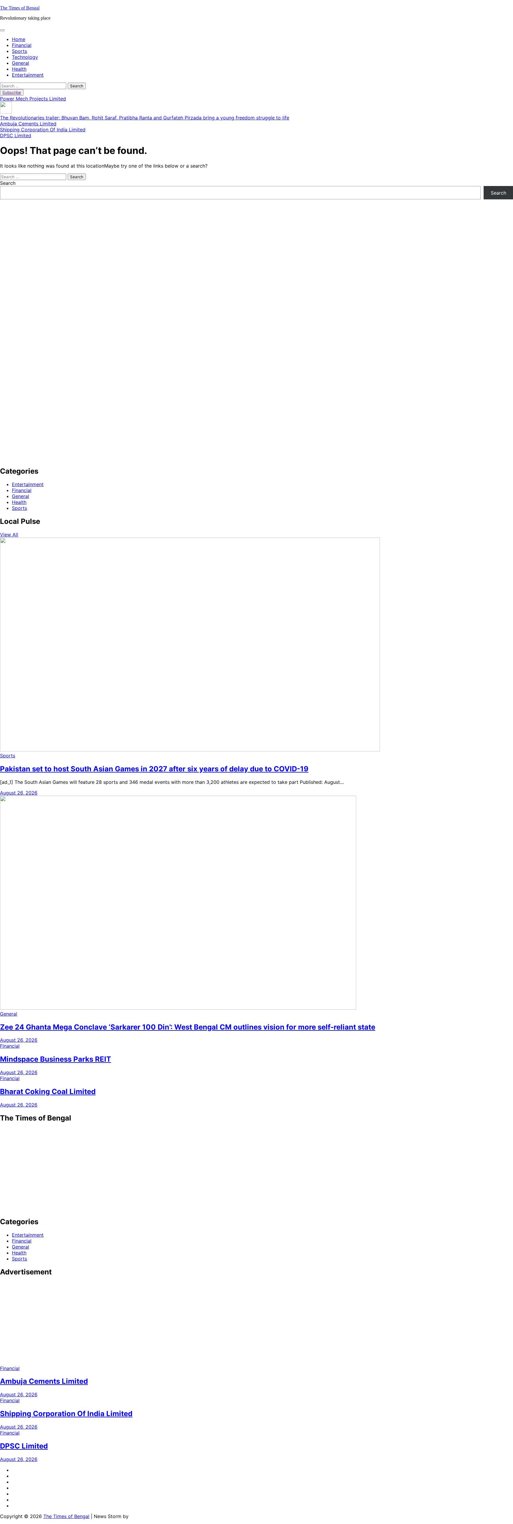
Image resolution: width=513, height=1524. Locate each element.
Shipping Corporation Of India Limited (43, 130)
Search (7, 183)
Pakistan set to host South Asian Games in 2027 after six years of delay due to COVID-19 (154, 769)
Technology (25, 57)
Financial (21, 45)
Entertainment (28, 75)
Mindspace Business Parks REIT (55, 1059)
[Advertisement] (178, 241)
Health (19, 69)
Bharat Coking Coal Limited (48, 1091)
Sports (19, 51)
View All (9, 535)
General (20, 63)
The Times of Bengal (19, 7)
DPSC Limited (15, 135)
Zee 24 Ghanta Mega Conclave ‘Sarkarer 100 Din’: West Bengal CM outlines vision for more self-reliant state (187, 1027)
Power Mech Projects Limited (33, 99)
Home (18, 39)
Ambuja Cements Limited (28, 124)
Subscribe (11, 92)
